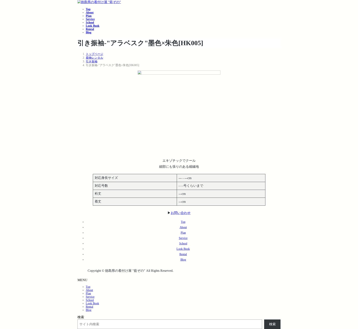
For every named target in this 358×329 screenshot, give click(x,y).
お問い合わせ (181, 213)
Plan (183, 232)
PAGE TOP (346, 314)
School (183, 243)
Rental (183, 254)
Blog (183, 259)
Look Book (183, 248)
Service (183, 238)
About (183, 227)
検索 (80, 317)
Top (183, 221)
